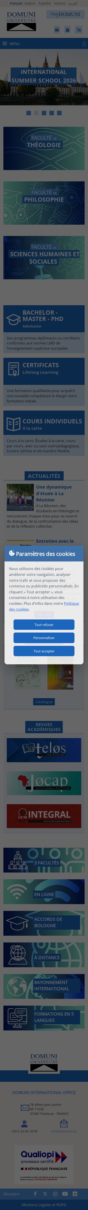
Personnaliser (44, 637)
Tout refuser (44, 624)
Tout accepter (44, 651)
